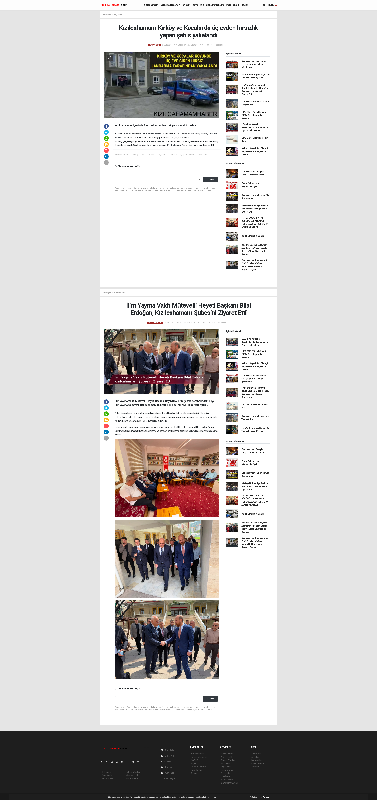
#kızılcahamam (122, 154)
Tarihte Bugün (227, 770)
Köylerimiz (198, 5)
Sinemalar (225, 773)
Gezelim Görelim (215, 5)
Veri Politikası (108, 778)
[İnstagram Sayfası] (113, 762)
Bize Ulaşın (169, 778)
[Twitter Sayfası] (108, 762)
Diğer (245, 5)
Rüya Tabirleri (257, 763)
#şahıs (192, 154)
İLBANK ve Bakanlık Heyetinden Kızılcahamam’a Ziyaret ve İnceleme (254, 127)
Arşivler (168, 767)
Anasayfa (107, 15)
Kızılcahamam (151, 5)
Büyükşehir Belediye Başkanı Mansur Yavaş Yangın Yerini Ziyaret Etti (254, 208)
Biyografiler (256, 760)
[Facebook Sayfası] (103, 762)
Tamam (265, 797)
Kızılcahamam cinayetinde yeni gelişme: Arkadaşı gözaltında (253, 64)
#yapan (183, 154)
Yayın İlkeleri (107, 775)
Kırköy (211, 133)
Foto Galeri (169, 750)
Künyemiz (169, 773)
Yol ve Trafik (226, 757)
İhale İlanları (232, 5)
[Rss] (129, 762)
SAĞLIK (186, 5)
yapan (158, 133)
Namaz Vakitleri (228, 760)
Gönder (210, 179)
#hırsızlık (173, 154)
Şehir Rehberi (227, 779)
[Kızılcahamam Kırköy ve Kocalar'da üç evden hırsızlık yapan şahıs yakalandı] (161, 85)
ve (216, 133)
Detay (254, 797)
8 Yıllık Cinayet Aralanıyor (253, 236)
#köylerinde (161, 154)
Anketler (255, 757)
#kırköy (134, 154)
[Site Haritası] (134, 762)
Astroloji (255, 767)
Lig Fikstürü (226, 767)
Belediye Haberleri (170, 5)
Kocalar (119, 137)
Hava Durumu (227, 754)
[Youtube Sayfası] (118, 762)
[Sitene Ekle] (139, 762)
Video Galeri (170, 756)
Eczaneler (225, 763)
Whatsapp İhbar (133, 775)
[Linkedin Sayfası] (123, 762)
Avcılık (194, 773)
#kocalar (150, 154)
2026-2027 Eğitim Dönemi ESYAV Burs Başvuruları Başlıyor (253, 115)
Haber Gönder (132, 778)
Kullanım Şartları (133, 772)
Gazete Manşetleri (229, 783)
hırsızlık (150, 133)
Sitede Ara (256, 754)
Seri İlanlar (226, 776)
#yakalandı (202, 154)
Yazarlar (168, 762)
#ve (142, 154)
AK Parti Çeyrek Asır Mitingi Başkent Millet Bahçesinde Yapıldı (254, 151)
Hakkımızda (107, 772)
